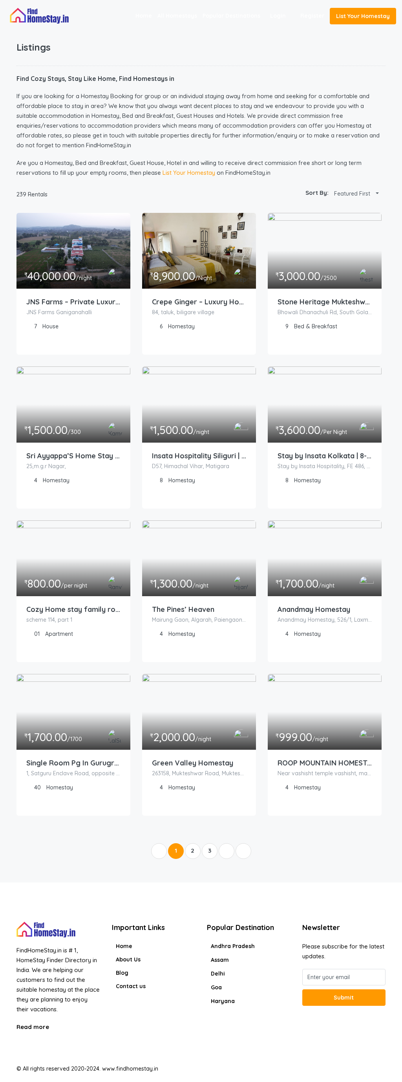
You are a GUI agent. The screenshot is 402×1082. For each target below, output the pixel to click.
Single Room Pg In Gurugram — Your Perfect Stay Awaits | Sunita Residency (73, 762)
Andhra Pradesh (233, 946)
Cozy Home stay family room (73, 609)
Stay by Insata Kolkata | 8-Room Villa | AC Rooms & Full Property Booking (325, 455)
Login (278, 15)
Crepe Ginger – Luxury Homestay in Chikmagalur (199, 301)
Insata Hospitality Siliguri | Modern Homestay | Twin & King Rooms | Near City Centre (199, 455)
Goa (216, 987)
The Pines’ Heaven (183, 609)
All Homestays (177, 15)
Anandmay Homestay (314, 609)
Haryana (223, 1001)
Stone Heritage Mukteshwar (325, 301)
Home (143, 15)
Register (312, 15)
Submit (344, 997)
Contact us (131, 986)
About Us (128, 959)
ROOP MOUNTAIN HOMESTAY (325, 762)
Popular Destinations (231, 15)
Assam (220, 959)
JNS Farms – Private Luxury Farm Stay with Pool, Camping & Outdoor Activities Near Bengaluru (73, 301)
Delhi (218, 973)
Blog (122, 972)
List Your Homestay (363, 16)
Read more (33, 1027)
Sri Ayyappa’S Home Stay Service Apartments (73, 455)
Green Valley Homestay (192, 762)
